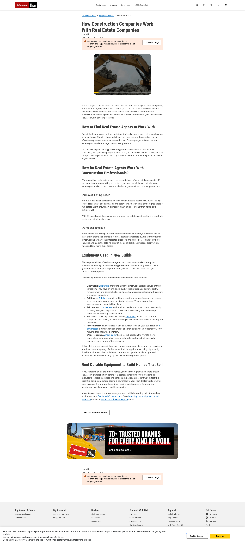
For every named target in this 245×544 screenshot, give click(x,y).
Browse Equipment (23, 514)
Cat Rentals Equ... (89, 15)
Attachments (20, 518)
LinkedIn (212, 518)
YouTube (212, 521)
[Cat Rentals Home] (26, 5)
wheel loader (110, 334)
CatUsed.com (135, 521)
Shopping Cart (59, 518)
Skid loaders (106, 307)
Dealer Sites (96, 521)
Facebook (213, 514)
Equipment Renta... (106, 15)
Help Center (172, 518)
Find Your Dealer (98, 514)
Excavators (104, 285)
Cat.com (133, 514)
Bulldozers (104, 298)
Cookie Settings (197, 536)
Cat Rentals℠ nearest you (110, 396)
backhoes (131, 316)
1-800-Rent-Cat (174, 521)
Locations (95, 518)
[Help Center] (204, 5)
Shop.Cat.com (135, 518)
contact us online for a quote (114, 399)
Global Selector (174, 514)
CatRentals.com (136, 525)
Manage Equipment (61, 514)
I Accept (220, 536)
